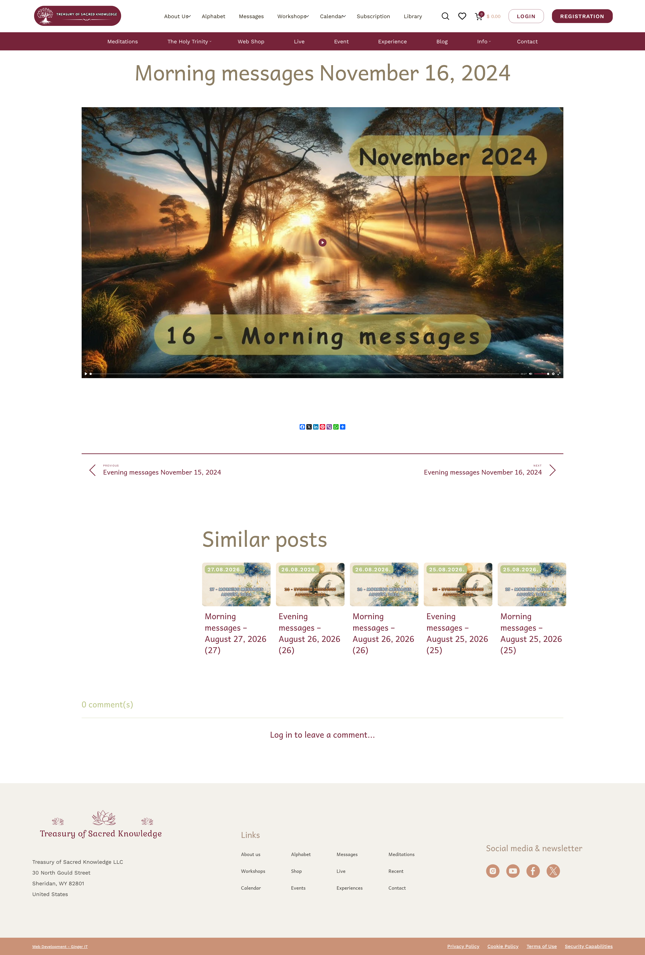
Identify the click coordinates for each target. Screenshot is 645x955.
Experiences (350, 888)
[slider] (304, 373)
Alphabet (213, 16)
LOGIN (526, 16)
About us (250, 854)
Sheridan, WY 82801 (58, 883)
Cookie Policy (503, 946)
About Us (176, 16)
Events (298, 888)
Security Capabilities (589, 946)
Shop (296, 871)
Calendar (331, 16)
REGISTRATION (582, 16)
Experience (392, 41)
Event (341, 41)
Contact (527, 41)
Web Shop (251, 41)
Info (482, 41)
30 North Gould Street (61, 872)
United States (50, 894)
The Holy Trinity (187, 41)
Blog (442, 41)
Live (299, 41)
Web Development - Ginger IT (60, 946)
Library (413, 16)
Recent (396, 871)
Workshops (291, 16)
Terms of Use (542, 946)
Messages (251, 16)
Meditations (122, 41)
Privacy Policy (463, 946)
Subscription (373, 16)
